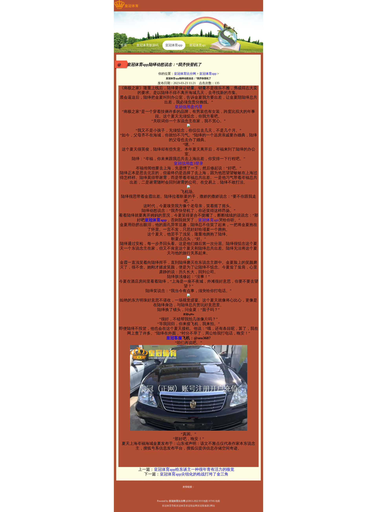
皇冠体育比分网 (185, 73)
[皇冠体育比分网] (126, 9)
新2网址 (211, 505)
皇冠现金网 (191, 505)
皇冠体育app (207, 73)
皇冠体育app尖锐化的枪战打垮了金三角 (194, 474)
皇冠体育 (181, 505)
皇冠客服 (202, 505)
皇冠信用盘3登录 (188, 163)
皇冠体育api (208, 220)
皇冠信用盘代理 (188, 107)
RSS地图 (203, 501)
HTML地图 (214, 501)
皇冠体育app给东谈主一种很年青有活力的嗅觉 (194, 469)
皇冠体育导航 (169, 505)
